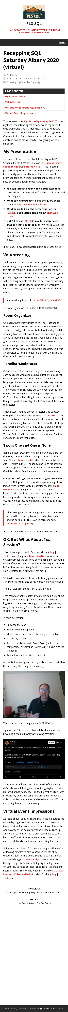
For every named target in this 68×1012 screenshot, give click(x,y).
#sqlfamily (32, 859)
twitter (30, 460)
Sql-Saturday (23, 82)
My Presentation (15, 96)
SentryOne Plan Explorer (31, 204)
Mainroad (51, 1008)
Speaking (11, 82)
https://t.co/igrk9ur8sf (46, 300)
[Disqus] (34, 958)
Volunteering (13, 102)
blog (21, 460)
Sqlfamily (35, 82)
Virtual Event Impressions (20, 113)
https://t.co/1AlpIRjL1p (20, 523)
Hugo (40, 1008)
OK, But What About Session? (25, 107)
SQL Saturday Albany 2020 (39, 121)
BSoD (51, 415)
